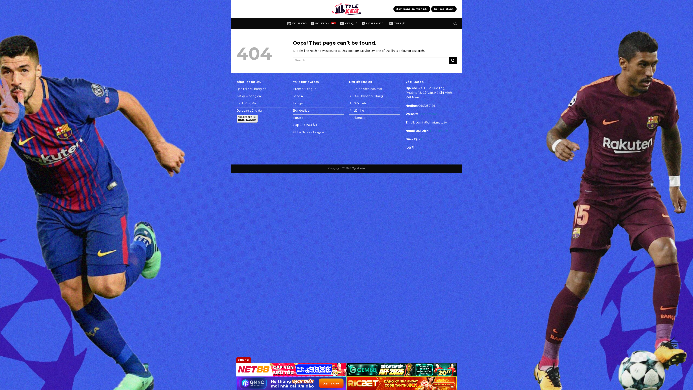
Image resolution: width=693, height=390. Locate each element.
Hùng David (429, 139)
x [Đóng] (243, 360)
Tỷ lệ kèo (358, 168)
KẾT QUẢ (351, 23)
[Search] (455, 23)
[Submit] (453, 60)
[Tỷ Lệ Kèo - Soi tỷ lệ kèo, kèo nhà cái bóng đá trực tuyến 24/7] (346, 9)
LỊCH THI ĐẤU (375, 23)
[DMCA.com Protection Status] (247, 118)
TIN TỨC (400, 23)
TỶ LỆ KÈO (299, 23)
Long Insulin (439, 131)
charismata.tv (429, 114)
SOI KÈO (321, 23)
